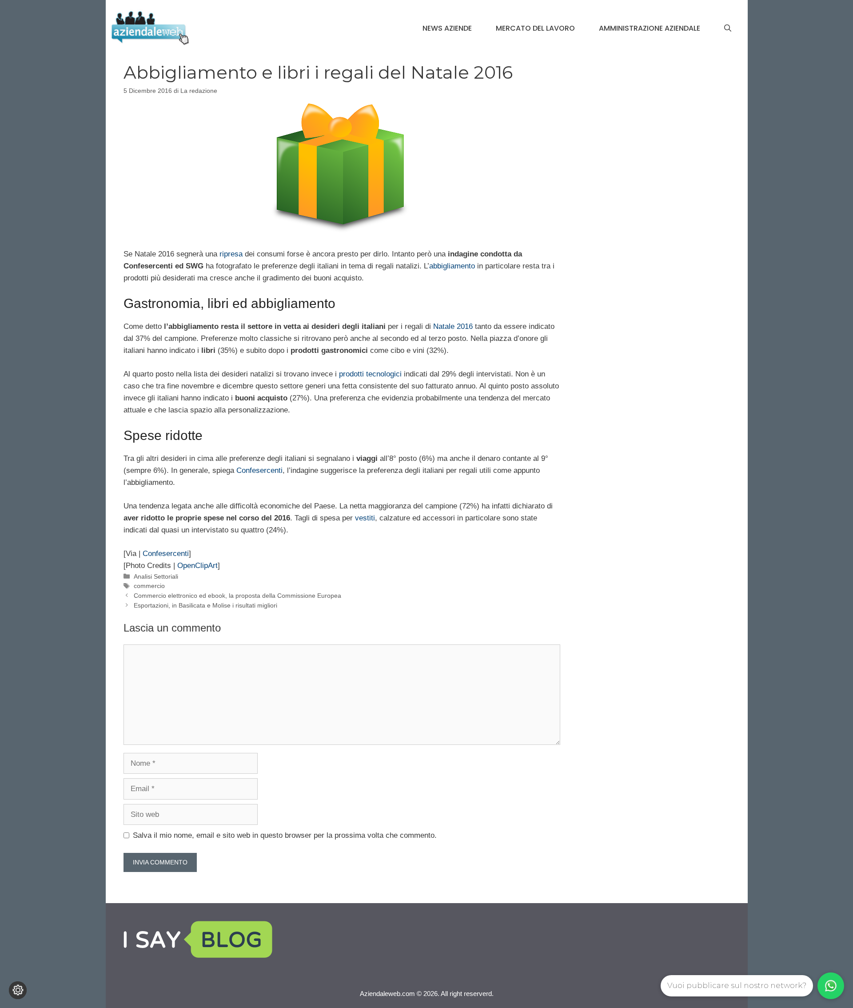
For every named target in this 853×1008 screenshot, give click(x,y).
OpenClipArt (197, 565)
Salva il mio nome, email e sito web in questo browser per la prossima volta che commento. (285, 835)
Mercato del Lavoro (535, 28)
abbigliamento (452, 266)
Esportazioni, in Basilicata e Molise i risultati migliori (205, 605)
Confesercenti (259, 470)
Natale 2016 (453, 326)
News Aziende (447, 28)
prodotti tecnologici (370, 374)
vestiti (365, 518)
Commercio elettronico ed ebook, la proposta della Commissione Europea (237, 595)
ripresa (231, 254)
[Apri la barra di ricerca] (727, 28)
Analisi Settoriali (156, 576)
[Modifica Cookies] (18, 990)
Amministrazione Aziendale (649, 28)
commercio (149, 585)
